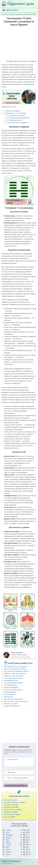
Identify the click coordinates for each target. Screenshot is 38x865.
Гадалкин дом (20, 3)
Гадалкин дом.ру (11, 861)
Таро (11, 14)
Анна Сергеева (17, 653)
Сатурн (8, 845)
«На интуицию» (9, 694)
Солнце (8, 830)
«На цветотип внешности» (13, 699)
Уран (7, 847)
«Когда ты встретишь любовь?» (15, 669)
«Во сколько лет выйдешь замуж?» (16, 671)
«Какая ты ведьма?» (11, 687)
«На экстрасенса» (10, 692)
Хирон (8, 854)
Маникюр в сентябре (11, 807)
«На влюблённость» (11, 680)
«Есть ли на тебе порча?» (13, 690)
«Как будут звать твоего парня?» (16, 666)
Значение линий (13, 120)
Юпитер (8, 842)
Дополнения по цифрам (16, 122)
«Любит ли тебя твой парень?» (15, 673)
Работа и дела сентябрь (12, 809)
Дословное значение (15, 115)
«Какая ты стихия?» (11, 703)
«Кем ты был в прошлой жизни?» (16, 701)
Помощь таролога (30, 14)
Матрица (5, 14)
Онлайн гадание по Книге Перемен (10, 610)
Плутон (8, 852)
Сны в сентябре (9, 817)
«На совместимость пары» (13, 678)
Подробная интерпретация (17, 118)
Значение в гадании (12, 111)
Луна (7, 833)
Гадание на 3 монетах (27, 609)
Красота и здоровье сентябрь (14, 802)
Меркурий (9, 835)
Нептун (8, 850)
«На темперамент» (10, 685)
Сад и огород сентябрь (12, 814)
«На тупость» (8, 697)
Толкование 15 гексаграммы (15, 113)
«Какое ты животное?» (12, 706)
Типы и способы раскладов (27, 647)
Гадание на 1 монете (10, 628)
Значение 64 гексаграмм (10, 647)
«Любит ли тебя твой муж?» (14, 676)
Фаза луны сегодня (10, 800)
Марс (7, 840)
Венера (8, 837)
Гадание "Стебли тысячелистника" (27, 629)
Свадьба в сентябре (11, 812)
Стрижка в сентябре (11, 805)
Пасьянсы (18, 14)
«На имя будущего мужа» (13, 683)
